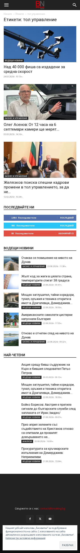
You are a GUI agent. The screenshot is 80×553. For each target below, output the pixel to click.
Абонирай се (66, 233)
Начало (8, 14)
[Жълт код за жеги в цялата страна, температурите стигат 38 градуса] (11, 281)
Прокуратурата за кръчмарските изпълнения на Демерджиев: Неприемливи (44, 453)
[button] (6, 5)
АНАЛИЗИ (27, 441)
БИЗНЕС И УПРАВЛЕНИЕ (16, 118)
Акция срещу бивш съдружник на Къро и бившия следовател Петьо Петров (45, 369)
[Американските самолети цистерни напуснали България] (11, 320)
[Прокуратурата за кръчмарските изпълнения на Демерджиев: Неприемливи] (11, 454)
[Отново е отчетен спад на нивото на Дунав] (11, 338)
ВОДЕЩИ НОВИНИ (14, 60)
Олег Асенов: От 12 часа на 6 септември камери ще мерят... (31, 126)
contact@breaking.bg (52, 508)
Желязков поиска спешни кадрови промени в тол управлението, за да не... (36, 187)
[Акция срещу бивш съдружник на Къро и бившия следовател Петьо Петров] (11, 370)
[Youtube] (50, 519)
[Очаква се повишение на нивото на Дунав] (11, 263)
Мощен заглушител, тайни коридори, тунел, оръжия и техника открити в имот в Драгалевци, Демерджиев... (47, 299)
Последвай (67, 217)
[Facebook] (30, 519)
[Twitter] (40, 519)
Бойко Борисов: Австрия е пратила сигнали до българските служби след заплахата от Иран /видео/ (48, 409)
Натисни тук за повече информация (25, 538)
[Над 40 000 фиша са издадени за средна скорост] (40, 44)
